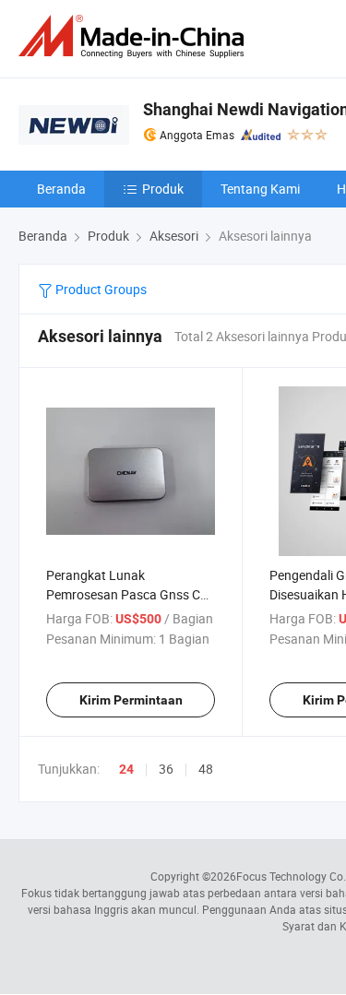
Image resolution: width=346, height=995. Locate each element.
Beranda (61, 188)
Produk (163, 188)
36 (166, 768)
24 (126, 769)
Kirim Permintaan (131, 700)
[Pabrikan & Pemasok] (134, 36)
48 (205, 768)
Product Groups (100, 289)
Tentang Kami (260, 188)
